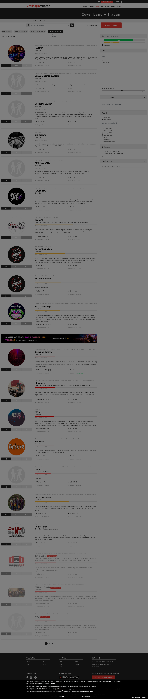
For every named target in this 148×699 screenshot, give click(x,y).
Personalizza (86, 696)
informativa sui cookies (49, 683)
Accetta (62, 696)
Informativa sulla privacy (87, 691)
